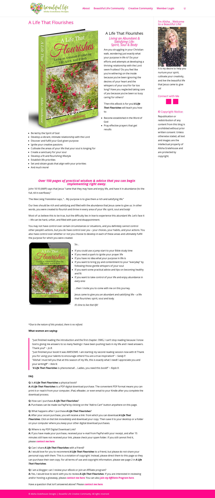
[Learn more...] (172, 47)
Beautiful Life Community (109, 8)
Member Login (165, 8)
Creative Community (140, 8)
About (86, 8)
